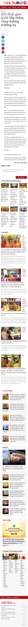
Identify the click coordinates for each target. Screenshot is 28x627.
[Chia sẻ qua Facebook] (2, 37)
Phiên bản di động (5, 593)
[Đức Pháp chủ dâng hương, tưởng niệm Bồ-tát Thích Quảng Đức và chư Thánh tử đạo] (14, 209)
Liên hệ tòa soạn (13, 591)
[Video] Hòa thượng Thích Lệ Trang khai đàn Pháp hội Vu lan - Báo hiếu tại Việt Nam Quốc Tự (17, 477)
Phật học (4, 10)
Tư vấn (8, 10)
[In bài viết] (2, 52)
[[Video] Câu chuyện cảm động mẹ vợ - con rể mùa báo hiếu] (14, 457)
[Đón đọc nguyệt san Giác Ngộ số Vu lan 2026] (18, 555)
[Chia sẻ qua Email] (2, 48)
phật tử (24, 604)
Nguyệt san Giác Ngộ (6, 13)
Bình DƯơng (24, 617)
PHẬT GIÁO (24, 600)
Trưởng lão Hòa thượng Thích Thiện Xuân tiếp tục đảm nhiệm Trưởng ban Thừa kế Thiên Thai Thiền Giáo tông (14, 407)
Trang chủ (4, 7)
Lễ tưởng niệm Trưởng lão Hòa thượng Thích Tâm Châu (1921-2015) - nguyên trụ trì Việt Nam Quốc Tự (23, 197)
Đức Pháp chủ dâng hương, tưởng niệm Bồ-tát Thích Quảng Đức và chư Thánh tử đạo (13, 219)
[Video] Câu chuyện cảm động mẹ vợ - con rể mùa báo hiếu (13, 468)
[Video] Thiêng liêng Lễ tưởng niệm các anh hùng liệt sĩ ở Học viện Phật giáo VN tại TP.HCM (17, 503)
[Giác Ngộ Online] (9, 595)
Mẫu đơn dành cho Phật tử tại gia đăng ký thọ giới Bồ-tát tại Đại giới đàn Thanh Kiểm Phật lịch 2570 (17, 397)
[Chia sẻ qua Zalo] (2, 44)
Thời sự (9, 7)
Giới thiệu (24, 615)
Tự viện (18, 10)
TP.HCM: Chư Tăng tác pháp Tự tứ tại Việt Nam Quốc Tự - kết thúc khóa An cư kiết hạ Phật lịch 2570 (5, 219)
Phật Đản (24, 609)
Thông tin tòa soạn (5, 591)
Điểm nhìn (23, 7)
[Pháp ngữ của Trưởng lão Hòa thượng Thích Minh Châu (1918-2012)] (11, 333)
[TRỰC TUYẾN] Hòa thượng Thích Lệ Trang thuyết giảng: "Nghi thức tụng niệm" (17, 511)
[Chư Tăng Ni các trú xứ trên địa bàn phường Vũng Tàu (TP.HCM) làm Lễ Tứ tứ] (11, 304)
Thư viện (7, 520)
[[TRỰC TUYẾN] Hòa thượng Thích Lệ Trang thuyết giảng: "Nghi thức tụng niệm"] (6, 511)
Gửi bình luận (21, 177)
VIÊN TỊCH (24, 602)
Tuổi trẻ (13, 10)
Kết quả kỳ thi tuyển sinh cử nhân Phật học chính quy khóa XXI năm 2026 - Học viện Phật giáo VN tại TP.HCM (23, 220)
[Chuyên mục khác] (25, 14)
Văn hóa (14, 7)
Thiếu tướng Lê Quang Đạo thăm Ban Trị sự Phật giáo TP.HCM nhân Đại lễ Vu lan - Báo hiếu (17, 439)
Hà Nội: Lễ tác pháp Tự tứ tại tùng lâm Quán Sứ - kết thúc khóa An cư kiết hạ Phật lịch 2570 (4, 195)
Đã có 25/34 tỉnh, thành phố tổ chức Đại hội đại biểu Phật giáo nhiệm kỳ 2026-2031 (14, 541)
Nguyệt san (9, 590)
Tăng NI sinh (23, 606)
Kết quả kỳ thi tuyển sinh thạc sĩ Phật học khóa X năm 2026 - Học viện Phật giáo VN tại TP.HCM (5, 572)
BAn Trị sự (24, 598)
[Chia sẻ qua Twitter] (2, 40)
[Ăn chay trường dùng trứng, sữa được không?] (12, 555)
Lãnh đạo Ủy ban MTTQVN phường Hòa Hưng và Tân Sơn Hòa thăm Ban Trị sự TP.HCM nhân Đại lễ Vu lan (14, 197)
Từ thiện (19, 13)
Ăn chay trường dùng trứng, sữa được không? (11, 564)
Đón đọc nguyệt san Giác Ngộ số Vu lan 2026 (17, 564)
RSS (11, 593)
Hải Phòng (24, 611)
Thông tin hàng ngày (12, 549)
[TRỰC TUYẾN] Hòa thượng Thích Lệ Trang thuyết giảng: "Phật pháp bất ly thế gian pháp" (17, 485)
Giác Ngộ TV (15, 590)
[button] (23, 568)
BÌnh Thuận (24, 613)
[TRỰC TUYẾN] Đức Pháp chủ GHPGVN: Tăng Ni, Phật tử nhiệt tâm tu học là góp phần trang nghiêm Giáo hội (14, 494)
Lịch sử (14, 13)
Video (18, 7)
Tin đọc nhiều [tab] (7, 391)
